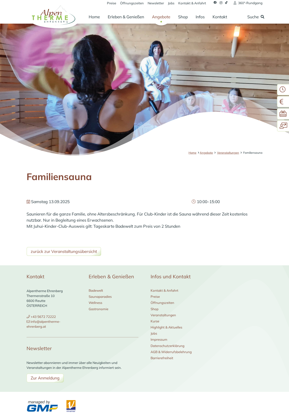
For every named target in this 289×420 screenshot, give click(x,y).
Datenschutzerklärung (167, 346)
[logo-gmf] (42, 406)
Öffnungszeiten (162, 303)
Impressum (159, 339)
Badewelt (96, 290)
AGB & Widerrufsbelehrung (171, 352)
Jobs (154, 333)
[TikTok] (226, 2)
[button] (148, 16)
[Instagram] (221, 2)
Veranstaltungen (228, 152)
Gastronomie (98, 309)
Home (192, 152)
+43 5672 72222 (43, 317)
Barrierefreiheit (162, 358)
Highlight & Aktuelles (166, 327)
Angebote (206, 152)
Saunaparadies (100, 296)
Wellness (95, 303)
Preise (155, 296)
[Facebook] (215, 2)
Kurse (155, 321)
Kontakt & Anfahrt (164, 290)
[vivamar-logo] (70, 406)
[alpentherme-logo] (53, 15)
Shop (154, 309)
